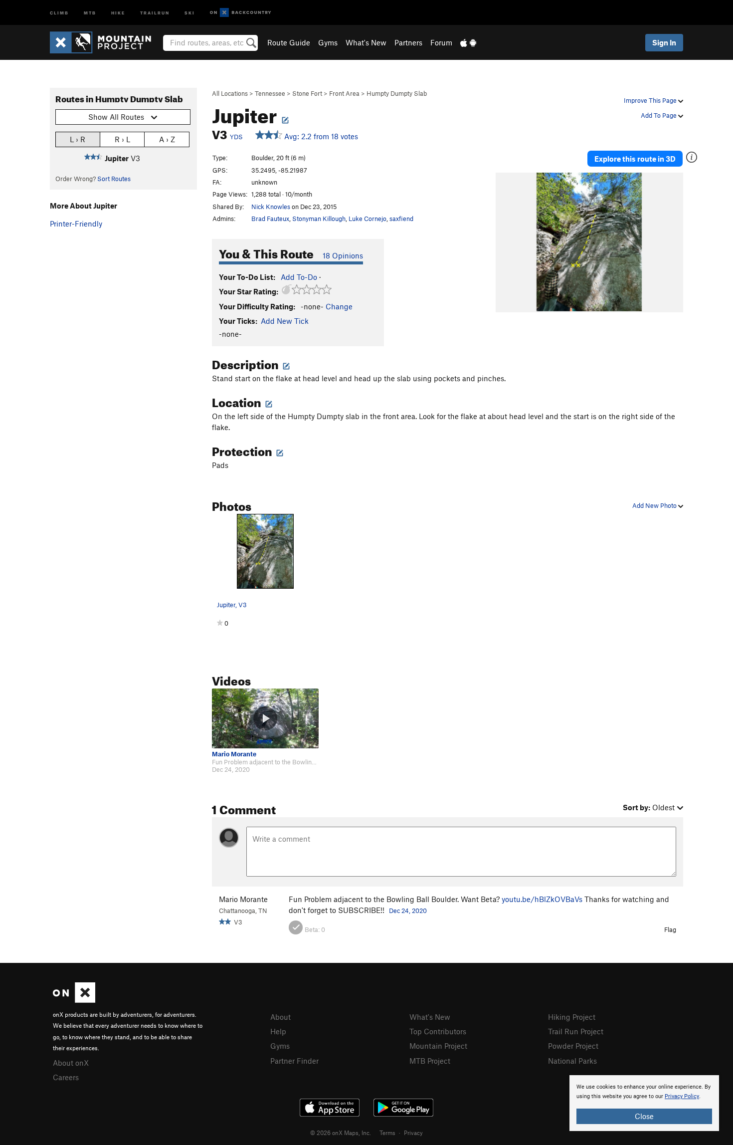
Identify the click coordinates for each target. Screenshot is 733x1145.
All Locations (230, 93)
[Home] (105, 42)
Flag (670, 929)
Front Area (344, 93)
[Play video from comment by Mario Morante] (265, 718)
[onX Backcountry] (240, 12)
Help (278, 1031)
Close (644, 1116)
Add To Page (659, 115)
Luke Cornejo (367, 219)
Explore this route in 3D (635, 158)
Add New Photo (655, 505)
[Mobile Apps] (468, 42)
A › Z (167, 139)
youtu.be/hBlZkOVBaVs (542, 899)
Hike (118, 12)
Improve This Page (651, 100)
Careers (66, 1077)
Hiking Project (571, 1016)
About (280, 1016)
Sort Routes (114, 179)
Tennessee (270, 93)
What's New (366, 42)
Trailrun (155, 12)
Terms (387, 1132)
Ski (189, 12)
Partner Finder (294, 1060)
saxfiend (401, 219)
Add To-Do (299, 276)
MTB (90, 12)
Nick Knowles (270, 207)
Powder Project (573, 1045)
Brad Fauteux (270, 219)
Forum (441, 42)
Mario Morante (234, 754)
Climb (59, 12)
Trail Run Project (575, 1031)
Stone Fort (307, 93)
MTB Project (429, 1060)
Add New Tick (285, 320)
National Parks (572, 1060)
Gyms (328, 42)
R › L (122, 139)
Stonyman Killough (319, 219)
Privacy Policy (682, 1096)
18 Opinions (343, 255)
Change (339, 306)
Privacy (413, 1132)
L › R (77, 139)
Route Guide (288, 42)
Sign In (664, 42)
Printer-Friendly (76, 223)
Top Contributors (437, 1031)
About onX (71, 1062)
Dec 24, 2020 (408, 911)
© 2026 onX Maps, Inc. (340, 1132)
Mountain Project (438, 1045)
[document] (644, 1103)
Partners (408, 42)
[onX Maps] (74, 999)
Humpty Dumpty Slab (396, 93)
